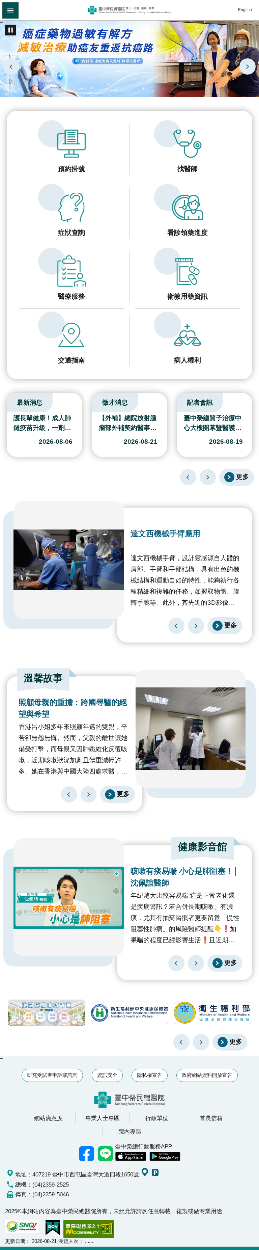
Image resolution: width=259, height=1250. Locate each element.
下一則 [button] (201, 1042)
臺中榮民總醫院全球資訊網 (129, 10)
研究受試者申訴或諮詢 (52, 1075)
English (245, 9)
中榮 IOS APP (130, 1156)
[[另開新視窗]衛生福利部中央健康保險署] (129, 1013)
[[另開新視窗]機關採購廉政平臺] (46, 1013)
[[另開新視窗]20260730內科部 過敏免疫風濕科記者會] (129, 58)
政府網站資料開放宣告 (207, 1075)
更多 (242, 477)
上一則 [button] (181, 1042)
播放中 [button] (10, 30)
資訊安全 (107, 1075)
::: (1, 21)
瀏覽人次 (68, 1241)
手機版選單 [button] (10, 10)
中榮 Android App (164, 1156)
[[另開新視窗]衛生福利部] (212, 1013)
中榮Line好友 (105, 1153)
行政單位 (156, 1118)
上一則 (11, 66)
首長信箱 (211, 1118)
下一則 (247, 66)
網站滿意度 (48, 1118)
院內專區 (129, 1131)
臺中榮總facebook (86, 1153)
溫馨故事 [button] (43, 678)
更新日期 (15, 1241)
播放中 (8, 401)
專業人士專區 (102, 1118)
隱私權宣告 (149, 1075)
